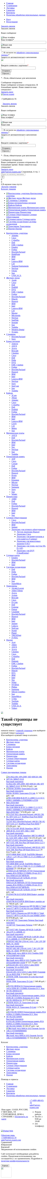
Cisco (13, 238)
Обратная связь (8, 1135)
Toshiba (14, 327)
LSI (13, 264)
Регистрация (11, 22)
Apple (14, 280)
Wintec (14, 494)
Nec (13, 447)
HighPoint (15, 254)
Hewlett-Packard (18, 252)
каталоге (20, 733)
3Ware (14, 398)
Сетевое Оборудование (16, 758)
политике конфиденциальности (15, 1161)
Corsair (14, 464)
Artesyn (14, 344)
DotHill (14, 287)
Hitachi (14, 299)
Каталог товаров (8, 187)
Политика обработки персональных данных (26, 15)
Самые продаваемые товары (13, 772)
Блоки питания (29, 203)
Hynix (14, 475)
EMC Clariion (17, 245)
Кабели (18, 205)
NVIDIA (15, 685)
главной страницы (24, 730)
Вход (8, 19)
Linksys (14, 626)
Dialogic (15, 661)
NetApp (14, 268)
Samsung (15, 487)
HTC (13, 673)
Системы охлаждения (16, 763)
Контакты (10, 12)
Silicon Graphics (18, 692)
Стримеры (22, 200)
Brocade (14, 351)
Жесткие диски (29, 198)
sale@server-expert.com (11, 172)
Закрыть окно (7, 92)
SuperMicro (16, 583)
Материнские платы (36, 207)
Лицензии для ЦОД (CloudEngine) (25, 552)
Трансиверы (25, 226)
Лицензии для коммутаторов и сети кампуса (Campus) (30, 537)
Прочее (18, 229)
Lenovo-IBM (16, 261)
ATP (13, 459)
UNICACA (16, 275)
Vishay (14, 708)
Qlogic (14, 271)
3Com (14, 395)
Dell (13, 242)
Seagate (14, 322)
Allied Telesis (17, 591)
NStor (13, 682)
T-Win (14, 699)
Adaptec (14, 235)
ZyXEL (14, 638)
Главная (9, 3)
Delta (13, 360)
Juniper (14, 527)
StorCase (15, 386)
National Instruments (20, 266)
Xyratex (14, 332)
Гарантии (10, 10)
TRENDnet (16, 635)
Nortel (14, 630)
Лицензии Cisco (24, 534)
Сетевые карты (29, 219)
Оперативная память (36, 210)
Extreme (14, 607)
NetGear (15, 628)
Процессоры (25, 212)
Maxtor (14, 313)
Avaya (14, 348)
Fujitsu (14, 249)
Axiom (14, 595)
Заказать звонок (8, 26)
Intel (13, 259)
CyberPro (15, 240)
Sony (13, 339)
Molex (14, 428)
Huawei (14, 301)
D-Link (14, 602)
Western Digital (17, 329)
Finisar (14, 609)
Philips (14, 687)
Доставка (10, 8)
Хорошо (5, 1166)
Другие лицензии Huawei (28, 532)
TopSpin (15, 701)
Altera (14, 645)
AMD (13, 499)
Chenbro (15, 353)
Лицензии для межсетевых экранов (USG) (29, 542)
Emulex (14, 247)
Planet (14, 633)
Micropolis (15, 315)
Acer (13, 642)
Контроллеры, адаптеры (17, 740)
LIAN (14, 424)
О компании (11, 5)
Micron (14, 482)
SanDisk (15, 320)
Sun (13, 273)
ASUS (14, 346)
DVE (13, 289)
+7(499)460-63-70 (8, 99)
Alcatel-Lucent (17, 588)
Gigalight (15, 612)
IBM (13, 257)
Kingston (15, 480)
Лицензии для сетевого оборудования (28, 529)
